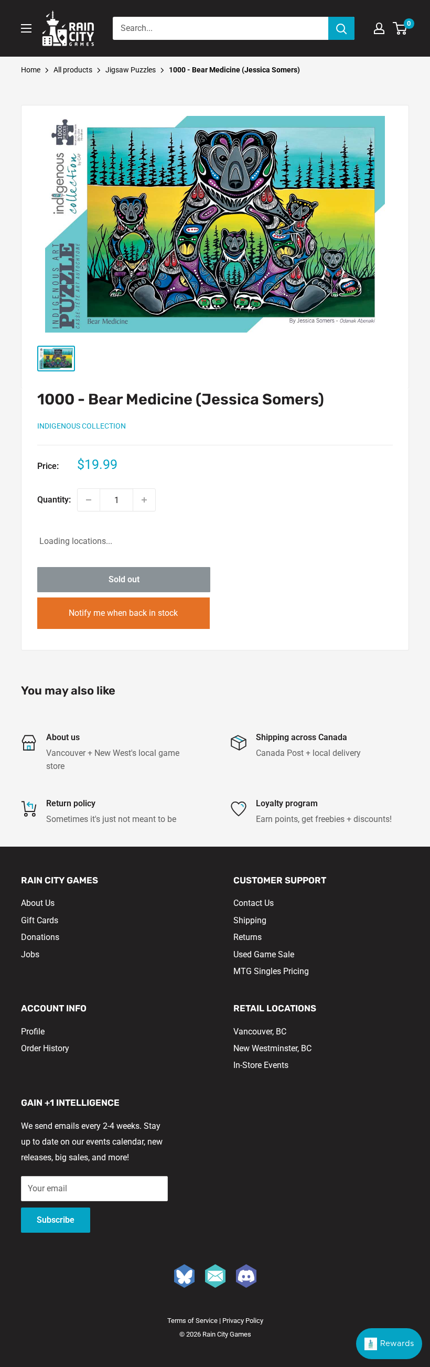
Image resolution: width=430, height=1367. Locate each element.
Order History (45, 1048)
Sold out (124, 579)
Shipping (249, 920)
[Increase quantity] (144, 500)
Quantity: (54, 500)
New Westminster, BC (272, 1048)
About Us (38, 903)
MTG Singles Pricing (271, 971)
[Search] (341, 28)
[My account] (379, 28)
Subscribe (55, 1220)
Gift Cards (39, 920)
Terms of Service (192, 1321)
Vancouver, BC (259, 1032)
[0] (400, 28)
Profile (33, 1032)
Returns (247, 937)
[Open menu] (26, 28)
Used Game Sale (263, 954)
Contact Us (253, 903)
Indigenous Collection (81, 426)
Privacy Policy (242, 1321)
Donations (40, 937)
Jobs (30, 954)
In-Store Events (260, 1065)
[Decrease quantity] (89, 500)
